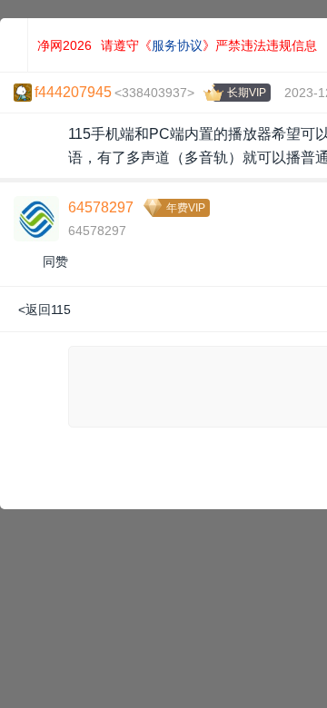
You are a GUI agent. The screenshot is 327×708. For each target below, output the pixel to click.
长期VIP (246, 92)
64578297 (101, 207)
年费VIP (185, 208)
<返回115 (44, 309)
